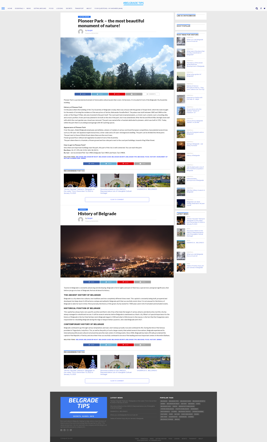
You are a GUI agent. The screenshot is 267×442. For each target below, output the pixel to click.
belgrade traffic (184, 411)
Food (51, 8)
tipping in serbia (197, 411)
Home (10, 8)
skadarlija (182, 416)
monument (194, 409)
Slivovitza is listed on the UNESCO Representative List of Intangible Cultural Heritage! (116, 191)
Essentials (19, 8)
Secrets (69, 8)
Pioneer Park (75, 158)
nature (177, 414)
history (153, 157)
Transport (79, 8)
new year (164, 416)
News (28, 8)
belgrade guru (166, 406)
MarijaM (90, 30)
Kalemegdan (173, 416)
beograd (141, 157)
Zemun (175, 406)
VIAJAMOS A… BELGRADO (147, 189)
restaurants (165, 411)
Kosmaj (190, 416)
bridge (177, 419)
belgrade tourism (167, 419)
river (171, 414)
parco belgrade (186, 414)
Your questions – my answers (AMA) (108, 8)
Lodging (59, 8)
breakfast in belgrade (186, 406)
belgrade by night (91, 157)
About (88, 8)
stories (174, 411)
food (147, 157)
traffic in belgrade (182, 409)
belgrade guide (105, 157)
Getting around (40, 8)
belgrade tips (131, 157)
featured (164, 414)
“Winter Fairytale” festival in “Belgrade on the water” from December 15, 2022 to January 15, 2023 (79, 191)
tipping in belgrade (167, 409)
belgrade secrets (118, 157)
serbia (83, 158)
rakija (196, 414)
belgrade (79, 157)
